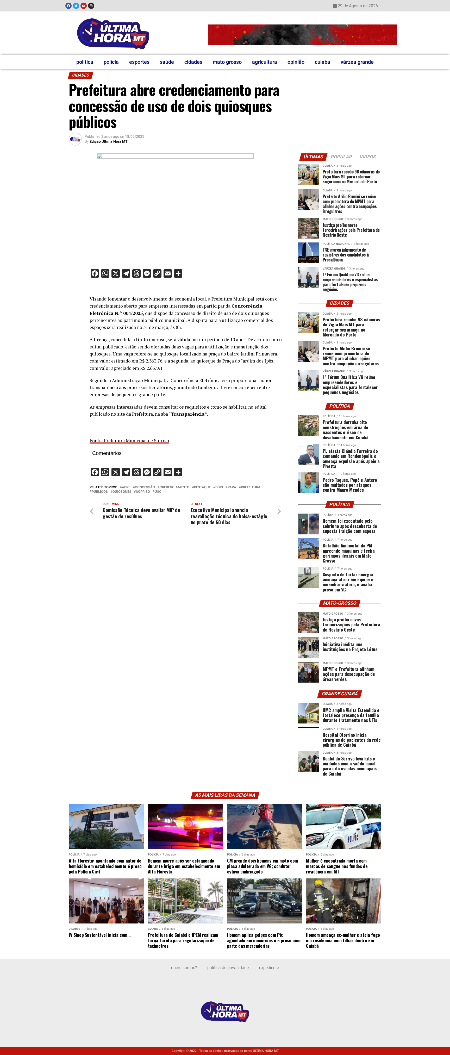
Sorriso (143, 492)
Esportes (139, 62)
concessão (145, 487)
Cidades (193, 62)
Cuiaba (322, 62)
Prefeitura (250, 487)
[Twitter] (76, 6)
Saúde (167, 62)
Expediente (269, 967)
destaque (202, 487)
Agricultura (264, 62)
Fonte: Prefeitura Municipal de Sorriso (129, 441)
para (232, 487)
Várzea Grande (357, 62)
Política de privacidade (228, 967)
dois (219, 487)
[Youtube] (83, 6)
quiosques (122, 492)
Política (84, 62)
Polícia (111, 62)
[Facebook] (68, 6)
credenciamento (174, 487)
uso (158, 492)
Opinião (296, 62)
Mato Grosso (227, 62)
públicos (100, 492)
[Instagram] (91, 6)
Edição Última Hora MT (109, 141)
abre (126, 487)
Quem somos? (184, 967)
